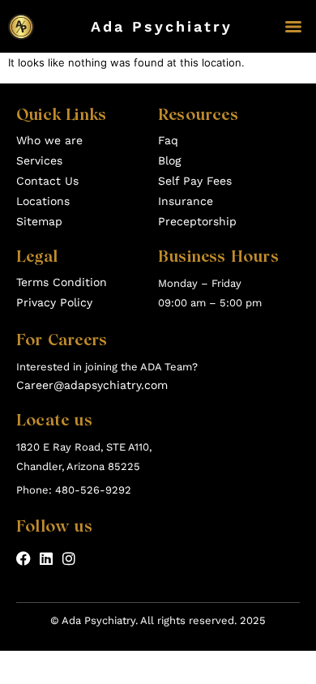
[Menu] (293, 27)
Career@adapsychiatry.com (92, 384)
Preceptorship (197, 221)
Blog (169, 160)
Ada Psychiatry (162, 26)
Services (39, 160)
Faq (168, 140)
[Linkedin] (46, 558)
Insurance (185, 201)
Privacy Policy (54, 302)
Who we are (49, 140)
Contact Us (47, 180)
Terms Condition (61, 282)
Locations (43, 201)
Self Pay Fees (195, 180)
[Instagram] (69, 558)
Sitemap (39, 221)
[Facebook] (23, 558)
